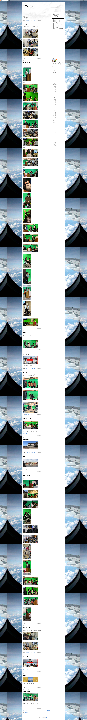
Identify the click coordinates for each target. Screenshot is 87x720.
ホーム (37, 710)
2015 (53, 146)
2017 (53, 144)
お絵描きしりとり (55, 122)
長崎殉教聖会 (26, 439)
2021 (53, 70)
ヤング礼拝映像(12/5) (55, 117)
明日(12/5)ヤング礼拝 (55, 120)
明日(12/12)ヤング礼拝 (55, 108)
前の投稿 (48, 710)
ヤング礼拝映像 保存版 (56, 15)
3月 (54, 137)
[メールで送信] (37, 20)
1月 (54, 139)
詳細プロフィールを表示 (55, 66)
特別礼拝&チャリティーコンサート (55, 73)
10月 (54, 129)
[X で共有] (39, 20)
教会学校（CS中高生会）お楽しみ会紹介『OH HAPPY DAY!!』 (58, 56)
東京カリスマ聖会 (55, 110)
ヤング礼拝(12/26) (27, 62)
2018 (53, 143)
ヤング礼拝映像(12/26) (27, 354)
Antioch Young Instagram (56, 16)
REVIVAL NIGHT (54, 97)
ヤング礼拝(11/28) (54, 126)
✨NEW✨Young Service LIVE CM (57, 20)
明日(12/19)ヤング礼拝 (27, 691)
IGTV (53, 17)
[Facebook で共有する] (39, 20)
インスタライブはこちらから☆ (27, 433)
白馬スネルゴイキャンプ (55, 112)
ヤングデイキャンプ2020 (56, 25)
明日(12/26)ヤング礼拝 (27, 418)
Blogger (47, 717)
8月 (54, 131)
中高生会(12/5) (54, 116)
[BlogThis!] (38, 20)
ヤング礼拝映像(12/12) (55, 104)
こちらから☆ (25, 685)
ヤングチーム (26, 332)
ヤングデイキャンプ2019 (56, 26)
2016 (53, 145)
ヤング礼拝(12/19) (27, 475)
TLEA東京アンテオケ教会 (56, 14)
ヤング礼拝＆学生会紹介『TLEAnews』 (58, 24)
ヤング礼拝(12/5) (54, 114)
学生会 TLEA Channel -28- (56, 27)
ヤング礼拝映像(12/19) (27, 656)
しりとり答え (55, 119)
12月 (54, 71)
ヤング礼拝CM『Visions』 (56, 23)
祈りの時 (25, 24)
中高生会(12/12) (54, 103)
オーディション (26, 372)
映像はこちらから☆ (25, 669)
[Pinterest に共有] (40, 20)
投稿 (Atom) (26, 712)
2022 (53, 69)
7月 (54, 132)
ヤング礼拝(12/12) (54, 101)
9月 (54, 130)
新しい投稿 (25, 710)
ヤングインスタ (26, 675)
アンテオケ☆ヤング (35, 6)
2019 (53, 142)
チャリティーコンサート (55, 99)
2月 (54, 138)
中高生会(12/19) (26, 627)
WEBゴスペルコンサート (28, 456)
